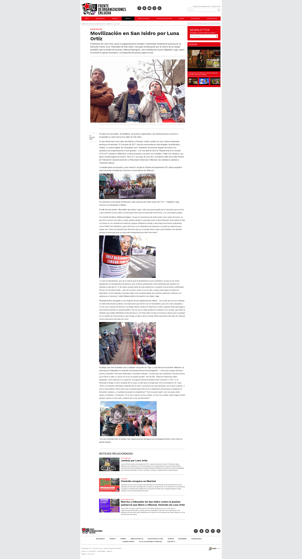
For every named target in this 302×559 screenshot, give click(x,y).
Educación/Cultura (164, 18)
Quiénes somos (128, 541)
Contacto (171, 541)
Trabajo (115, 18)
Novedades (195, 18)
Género (128, 18)
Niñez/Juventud (144, 18)
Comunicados (212, 18)
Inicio (87, 18)
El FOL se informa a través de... (151, 541)
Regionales (100, 18)
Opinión (181, 18)
